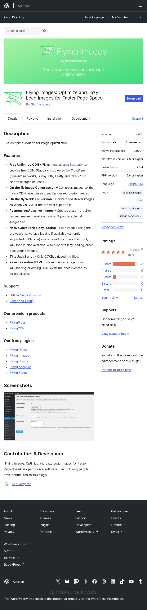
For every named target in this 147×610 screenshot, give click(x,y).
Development (81, 118)
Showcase (47, 511)
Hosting (9, 525)
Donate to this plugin (116, 370)
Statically (76, 165)
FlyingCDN (17, 328)
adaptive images (132, 192)
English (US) (135, 183)
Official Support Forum (25, 295)
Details (12, 118)
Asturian (18, 582)
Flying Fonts (18, 373)
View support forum (115, 334)
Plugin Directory (14, 17)
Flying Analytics (20, 367)
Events (116, 518)
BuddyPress (14, 564)
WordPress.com (17, 544)
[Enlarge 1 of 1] (89, 397)
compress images (131, 208)
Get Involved (120, 511)
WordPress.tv (86, 532)
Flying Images (19, 355)
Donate (118, 525)
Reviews (32, 118)
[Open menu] (141, 5)
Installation (55, 118)
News (8, 518)
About (8, 511)
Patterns (46, 532)
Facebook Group (21, 301)
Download (134, 98)
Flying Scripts (19, 361)
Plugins (44, 525)
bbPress (11, 558)
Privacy (9, 532)
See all (138, 298)
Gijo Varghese (40, 104)
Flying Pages (19, 350)
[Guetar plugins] (44, 31)
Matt (9, 551)
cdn (139, 200)
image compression (131, 216)
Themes (45, 518)
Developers (83, 525)
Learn (79, 511)
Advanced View (112, 227)
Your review (109, 298)
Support (137, 118)
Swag (117, 532)
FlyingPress (18, 322)
